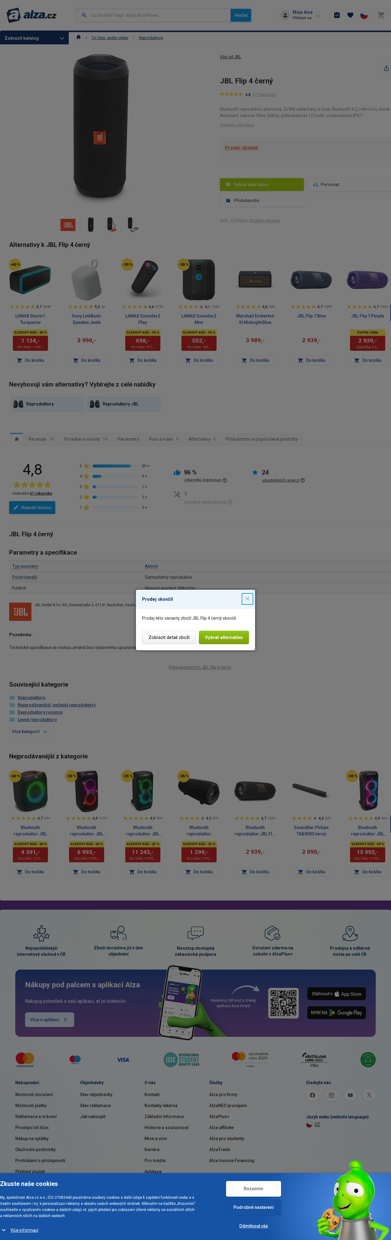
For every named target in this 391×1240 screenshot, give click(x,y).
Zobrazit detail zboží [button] (168, 637)
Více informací (24, 1230)
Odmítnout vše (253, 1225)
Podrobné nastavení (253, 1207)
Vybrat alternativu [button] (224, 637)
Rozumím (253, 1188)
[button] (247, 598)
